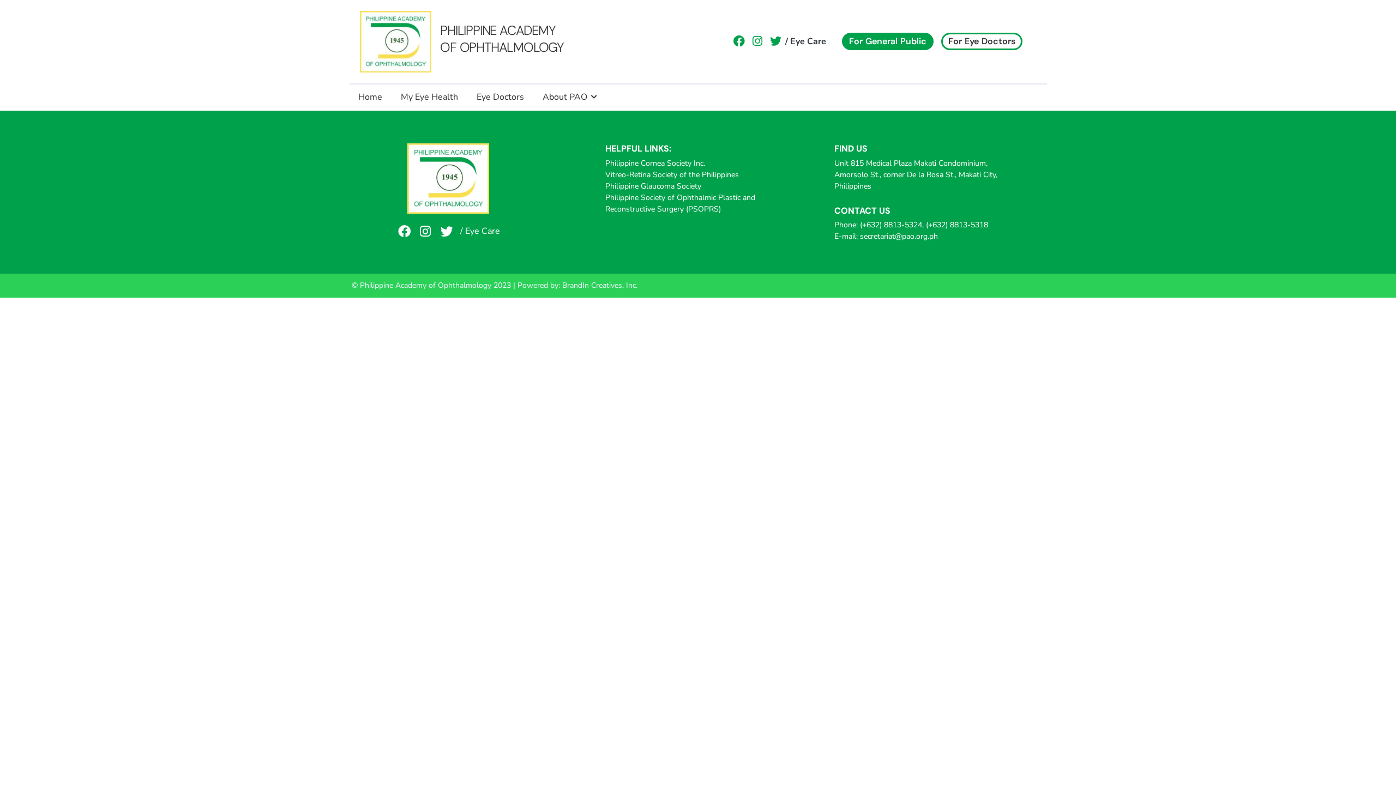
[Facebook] (739, 41)
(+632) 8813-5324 (891, 225)
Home (370, 97)
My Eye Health (429, 97)
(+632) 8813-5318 (957, 225)
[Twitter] (776, 41)
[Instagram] (757, 41)
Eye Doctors (500, 97)
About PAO (565, 97)
